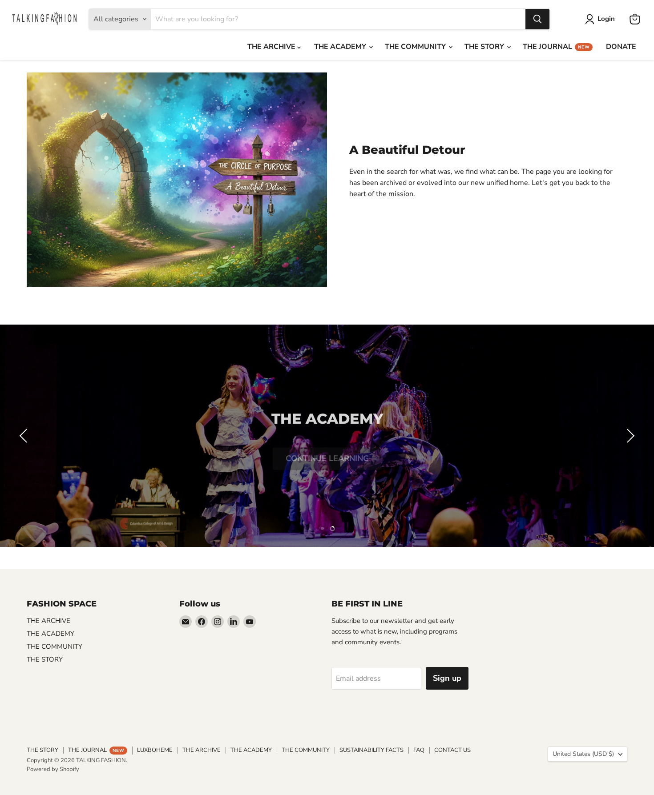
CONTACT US (452, 750)
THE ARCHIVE (272, 47)
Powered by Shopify (53, 769)
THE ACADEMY (341, 47)
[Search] (537, 19)
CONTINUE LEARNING (327, 449)
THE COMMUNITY (416, 47)
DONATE (621, 47)
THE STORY (485, 47)
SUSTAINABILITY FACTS (371, 750)
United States (583, 754)
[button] (24, 436)
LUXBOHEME (155, 750)
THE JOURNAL (556, 47)
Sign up (447, 678)
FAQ (418, 750)
